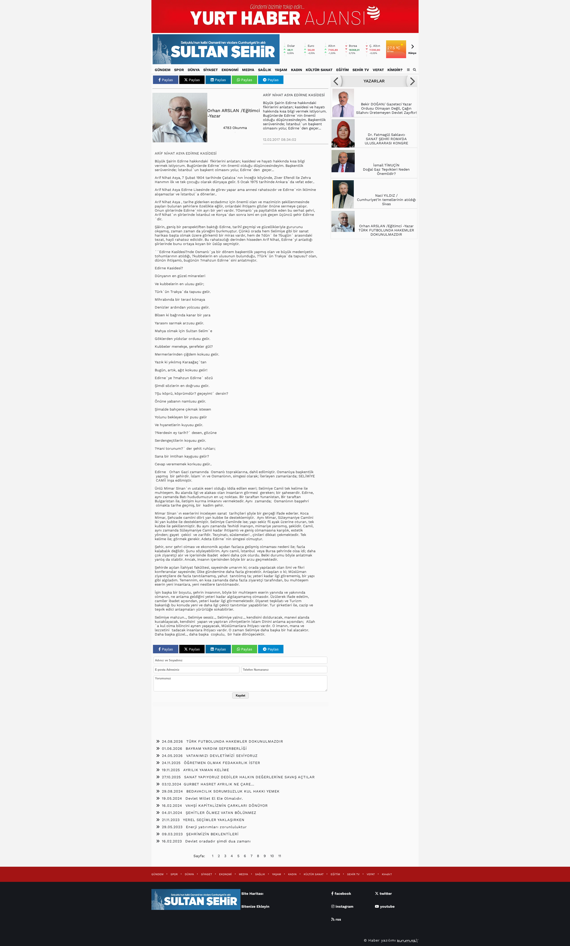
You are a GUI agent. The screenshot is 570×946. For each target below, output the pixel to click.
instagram (343, 906)
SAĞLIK (264, 70)
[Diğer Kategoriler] (408, 70)
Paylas (167, 80)
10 (272, 856)
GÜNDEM (163, 70)
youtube (387, 906)
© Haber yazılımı (380, 940)
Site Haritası (252, 893)
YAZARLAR (374, 81)
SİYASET (210, 70)
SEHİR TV (360, 70)
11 (279, 856)
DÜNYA (194, 70)
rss (337, 919)
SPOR (179, 70)
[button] (414, 70)
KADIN (296, 70)
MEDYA (248, 70)
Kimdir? (395, 70)
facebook (342, 893)
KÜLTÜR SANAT (319, 70)
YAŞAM (281, 70)
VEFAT (378, 70)
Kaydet (240, 695)
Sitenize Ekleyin (255, 906)
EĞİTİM (342, 70)
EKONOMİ (230, 70)
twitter (385, 893)
